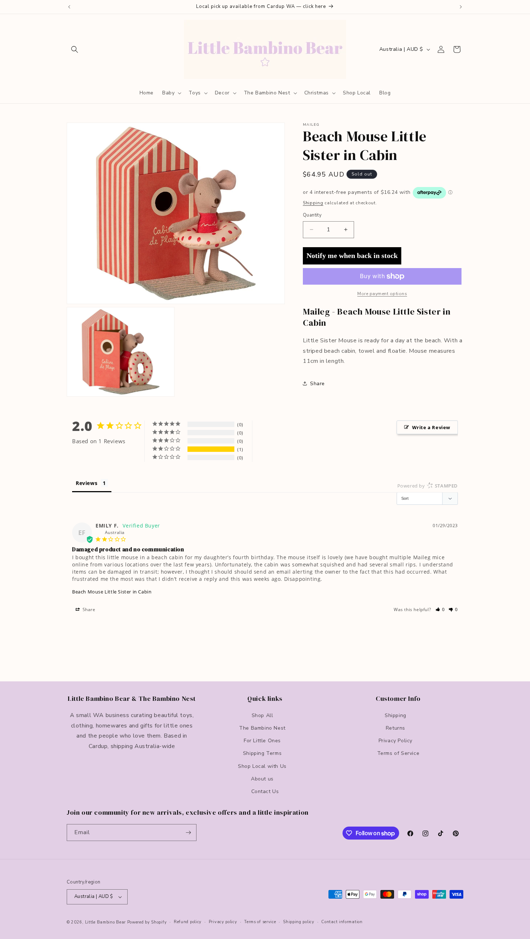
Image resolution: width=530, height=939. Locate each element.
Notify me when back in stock (352, 255)
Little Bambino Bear (105, 922)
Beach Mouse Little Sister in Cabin (111, 591)
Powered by (427, 485)
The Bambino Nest (262, 727)
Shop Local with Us (262, 765)
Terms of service (260, 922)
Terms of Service (398, 753)
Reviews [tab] (86, 483)
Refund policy (188, 922)
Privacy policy (223, 922)
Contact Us (265, 791)
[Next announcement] (461, 7)
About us (262, 778)
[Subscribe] (188, 832)
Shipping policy (298, 922)
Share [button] (317, 383)
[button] (75, 49)
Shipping (313, 203)
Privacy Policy (395, 740)
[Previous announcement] (69, 7)
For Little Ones (262, 740)
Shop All (262, 715)
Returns (395, 727)
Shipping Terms (262, 753)
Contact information (341, 922)
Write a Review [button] (431, 427)
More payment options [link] (382, 294)
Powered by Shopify (147, 922)
